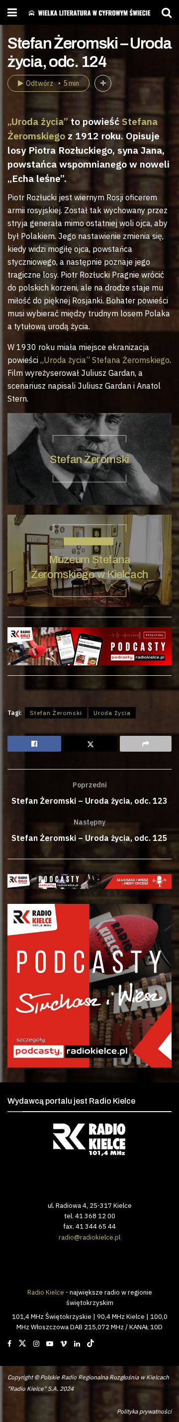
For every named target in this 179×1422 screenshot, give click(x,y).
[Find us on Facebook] (9, 1343)
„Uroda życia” (37, 121)
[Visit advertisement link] (89, 881)
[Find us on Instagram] (36, 1343)
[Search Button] (167, 12)
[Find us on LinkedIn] (77, 1343)
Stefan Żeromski (89, 460)
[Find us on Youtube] (49, 1343)
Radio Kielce (45, 1292)
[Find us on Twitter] (22, 1343)
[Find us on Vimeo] (63, 1343)
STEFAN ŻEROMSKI (88, 541)
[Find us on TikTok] (90, 1343)
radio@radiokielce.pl (89, 1237)
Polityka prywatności (144, 1411)
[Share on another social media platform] (146, 744)
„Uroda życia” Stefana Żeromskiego (105, 360)
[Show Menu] (12, 12)
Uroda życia (112, 712)
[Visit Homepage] (89, 12)
